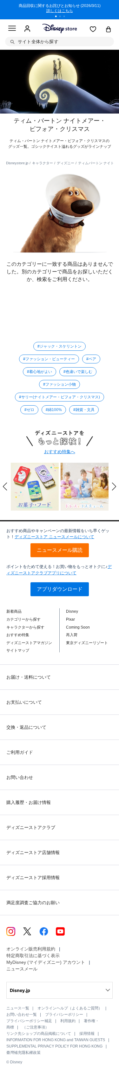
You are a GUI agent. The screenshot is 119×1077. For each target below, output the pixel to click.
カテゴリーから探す (23, 619)
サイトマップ (17, 650)
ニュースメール (21, 968)
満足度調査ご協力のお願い (33, 902)
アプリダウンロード (60, 589)
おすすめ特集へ (59, 451)
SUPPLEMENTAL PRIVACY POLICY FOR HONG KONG (54, 1046)
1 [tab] (58, 17)
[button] (5, 486)
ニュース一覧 (17, 1008)
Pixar (70, 619)
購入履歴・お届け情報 (28, 802)
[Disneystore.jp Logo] (59, 28)
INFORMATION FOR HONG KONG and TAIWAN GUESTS (55, 1040)
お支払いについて (24, 702)
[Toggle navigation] (12, 29)
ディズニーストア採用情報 (33, 877)
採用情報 (87, 1033)
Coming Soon (78, 627)
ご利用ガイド (19, 752)
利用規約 (68, 1021)
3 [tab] (66, 17)
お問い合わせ (19, 777)
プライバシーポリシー (64, 1014)
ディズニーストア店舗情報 (33, 852)
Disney (72, 611)
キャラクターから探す (25, 627)
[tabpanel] (60, 9)
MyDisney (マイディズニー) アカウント (45, 962)
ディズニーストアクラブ (30, 827)
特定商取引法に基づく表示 (33, 955)
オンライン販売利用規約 (30, 948)
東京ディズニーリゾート (87, 643)
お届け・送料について (28, 677)
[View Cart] (108, 29)
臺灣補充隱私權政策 (23, 1052)
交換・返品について (26, 727)
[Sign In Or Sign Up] (27, 29)
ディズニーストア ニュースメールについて (54, 536)
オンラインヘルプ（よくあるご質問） (69, 1008)
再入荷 (71, 635)
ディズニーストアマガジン (29, 643)
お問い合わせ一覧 (21, 1014)
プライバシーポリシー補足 (29, 1021)
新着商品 (14, 611)
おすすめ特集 (17, 635)
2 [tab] (62, 17)
